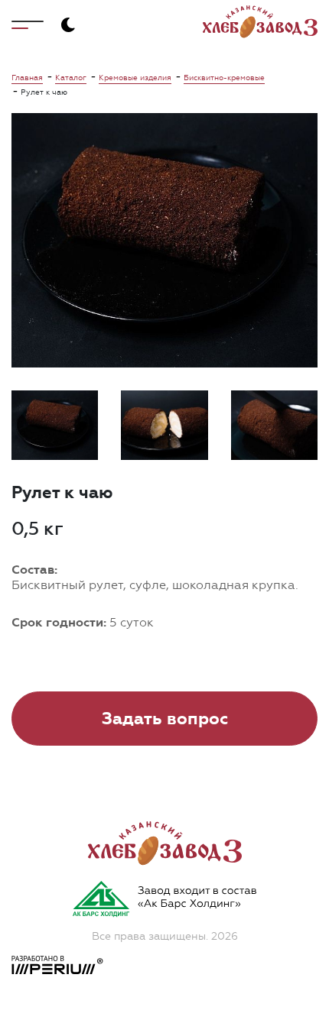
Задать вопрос (165, 718)
